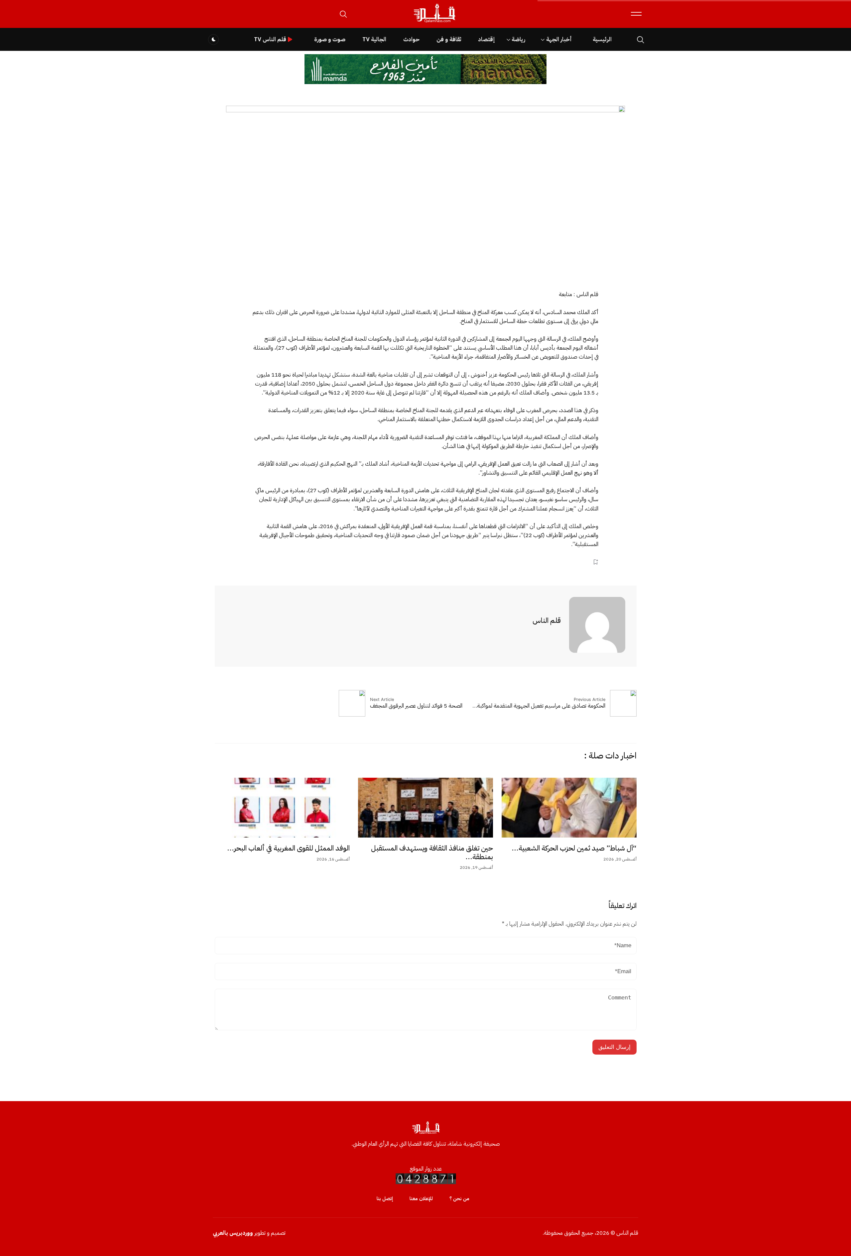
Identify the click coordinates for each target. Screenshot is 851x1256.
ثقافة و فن (448, 39)
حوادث (411, 39)
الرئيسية (602, 39)
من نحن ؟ (459, 1198)
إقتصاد (486, 39)
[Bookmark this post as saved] (595, 561)
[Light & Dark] (213, 39)
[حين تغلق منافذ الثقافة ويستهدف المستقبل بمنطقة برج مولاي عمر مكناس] (425, 808)
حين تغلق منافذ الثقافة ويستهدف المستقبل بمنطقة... (432, 852)
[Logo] (434, 23)
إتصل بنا (385, 1198)
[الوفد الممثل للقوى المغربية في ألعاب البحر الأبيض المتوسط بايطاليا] (282, 808)
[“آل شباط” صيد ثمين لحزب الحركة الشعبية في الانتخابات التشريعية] (569, 808)
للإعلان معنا (421, 1198)
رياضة (518, 39)
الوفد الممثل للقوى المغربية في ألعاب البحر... (288, 848)
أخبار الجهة (559, 39)
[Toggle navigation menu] (636, 14)
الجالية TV (374, 39)
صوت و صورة (329, 39)
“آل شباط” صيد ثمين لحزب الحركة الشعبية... (574, 848)
